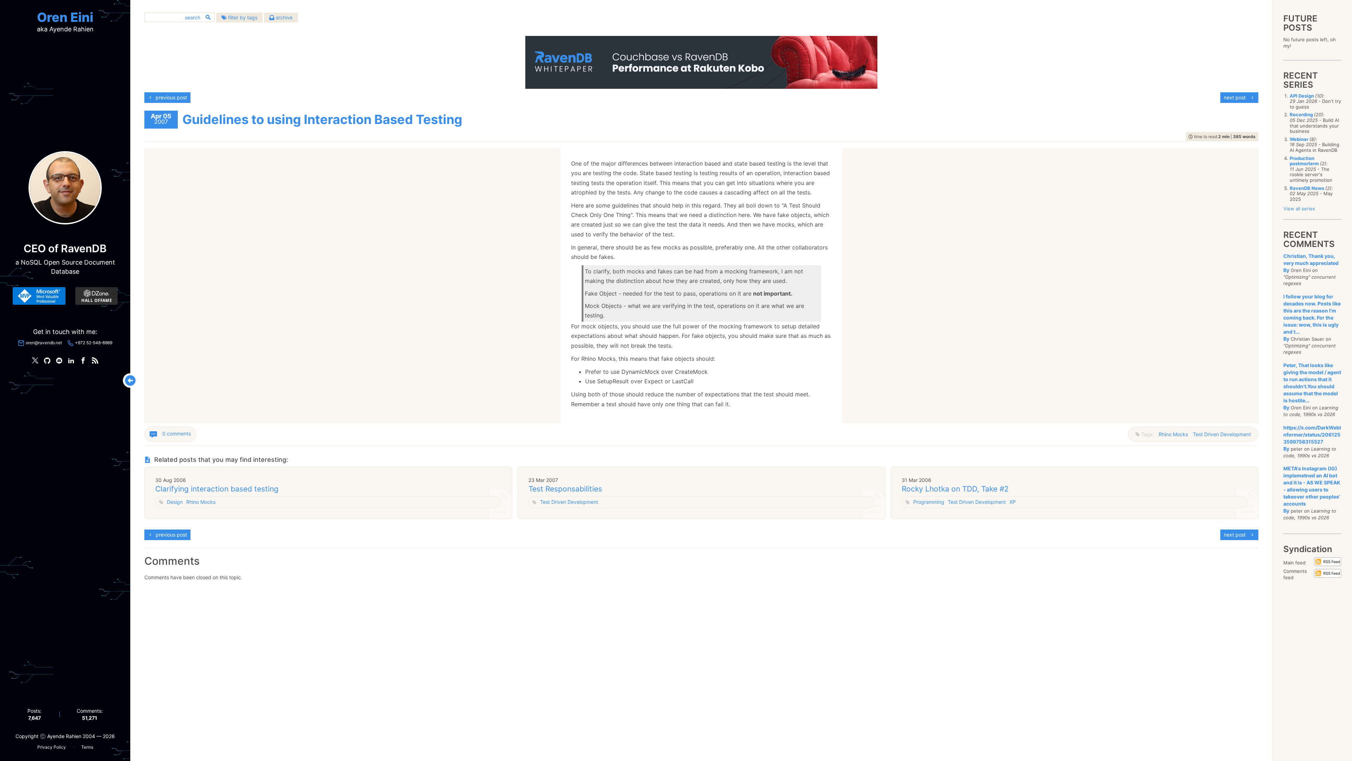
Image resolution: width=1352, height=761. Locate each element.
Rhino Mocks (1173, 434)
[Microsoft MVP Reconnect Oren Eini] (39, 296)
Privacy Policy (51, 747)
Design (175, 502)
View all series (1299, 208)
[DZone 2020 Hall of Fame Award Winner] (96, 296)
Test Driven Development (1222, 434)
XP (1012, 502)
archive (283, 17)
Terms (87, 747)
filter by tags (242, 17)
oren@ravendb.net (44, 342)
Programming (928, 502)
